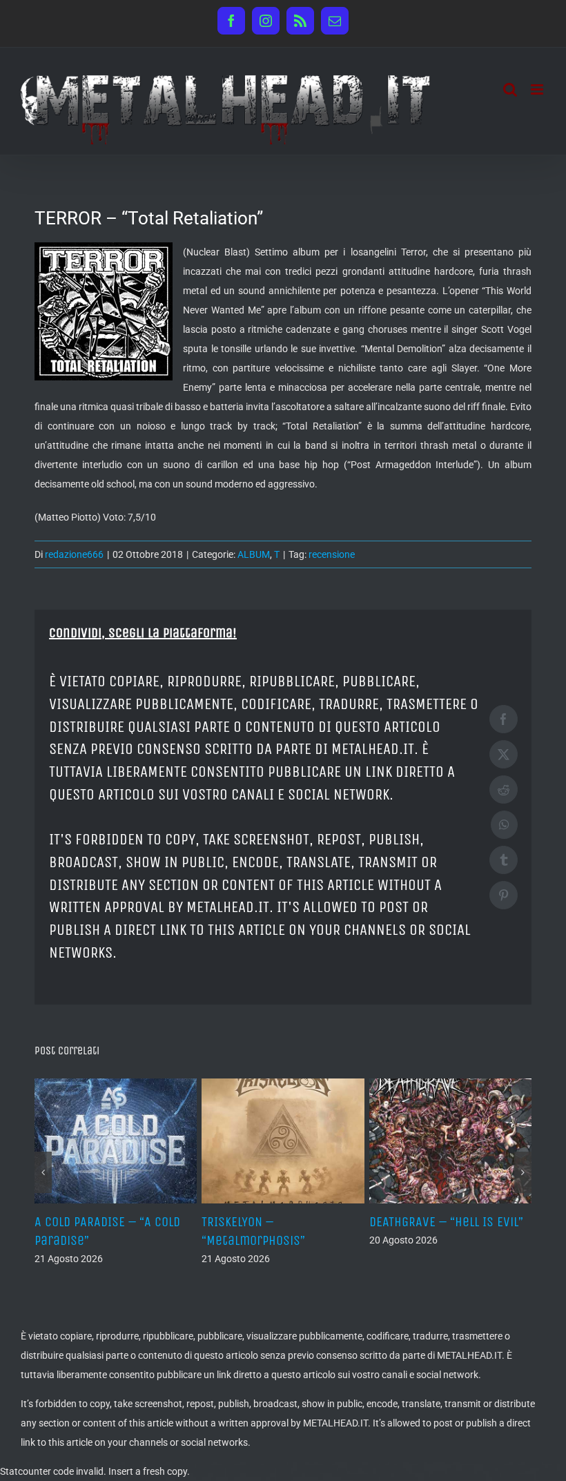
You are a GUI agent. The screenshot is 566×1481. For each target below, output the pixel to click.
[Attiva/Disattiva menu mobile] (538, 89)
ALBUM (253, 554)
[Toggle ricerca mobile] (510, 89)
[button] (43, 1172)
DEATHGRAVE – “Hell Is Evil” (446, 1222)
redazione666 (74, 554)
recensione (332, 554)
